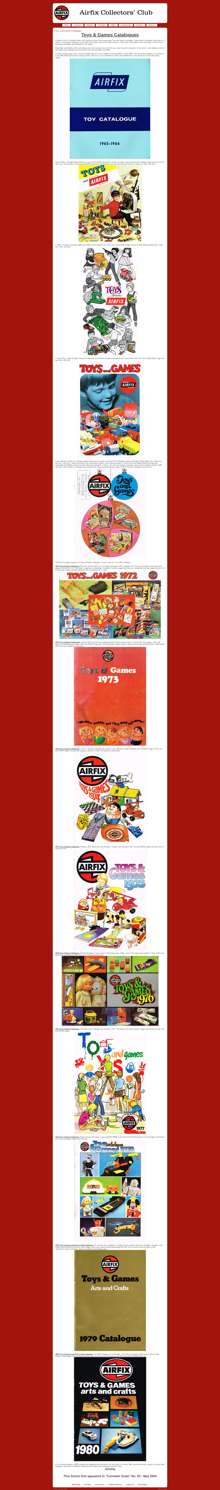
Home (66, 25)
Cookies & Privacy (115, 1484)
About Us (152, 25)
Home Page (76, 1484)
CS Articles (101, 25)
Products (90, 25)
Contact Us (77, 25)
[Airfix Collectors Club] (109, 12)
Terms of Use (99, 1484)
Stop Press (139, 25)
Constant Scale (126, 25)
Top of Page (142, 1484)
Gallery (113, 25)
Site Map (87, 1484)
